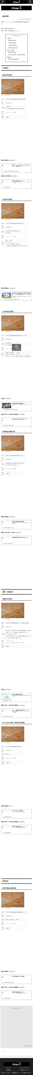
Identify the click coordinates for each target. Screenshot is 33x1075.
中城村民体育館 (12, 43)
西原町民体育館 (12, 40)
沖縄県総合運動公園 (13, 47)
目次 (14, 35)
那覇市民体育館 (12, 52)
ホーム (8, 1067)
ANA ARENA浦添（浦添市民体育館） (17, 54)
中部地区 (9, 38)
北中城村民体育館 (12, 45)
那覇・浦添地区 (11, 50)
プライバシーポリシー (24, 1067)
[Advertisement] (16, 566)
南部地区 (9, 57)
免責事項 (8, 1070)
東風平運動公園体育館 (13, 59)
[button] (29, 537)
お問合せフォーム (24, 1070)
